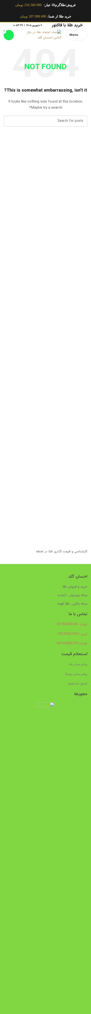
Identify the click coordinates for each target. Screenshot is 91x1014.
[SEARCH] (9, 121)
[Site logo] (40, 35)
